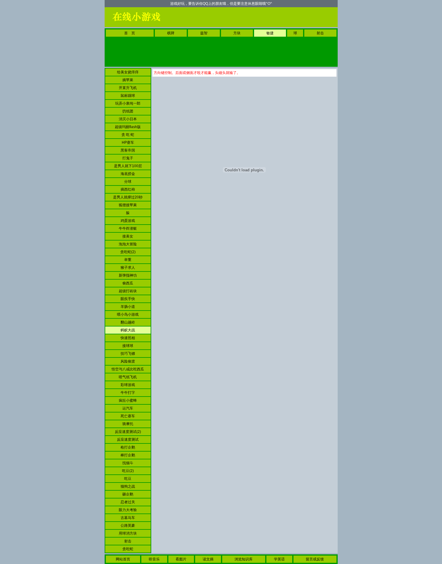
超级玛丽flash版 (128, 127)
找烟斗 (127, 463)
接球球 (127, 346)
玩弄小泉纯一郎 (127, 103)
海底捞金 (128, 174)
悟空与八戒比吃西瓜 (128, 369)
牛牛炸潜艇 (128, 228)
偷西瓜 (127, 283)
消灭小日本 (128, 119)
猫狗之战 (128, 486)
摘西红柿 (128, 189)
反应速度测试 (128, 439)
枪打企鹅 (128, 447)
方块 (237, 33)
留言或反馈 (315, 559)
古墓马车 (128, 518)
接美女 (127, 236)
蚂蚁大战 (128, 330)
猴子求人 (128, 267)
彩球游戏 (128, 385)
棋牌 (170, 33)
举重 (127, 260)
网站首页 (123, 559)
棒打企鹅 (128, 455)
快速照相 (128, 338)
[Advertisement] (258, 17)
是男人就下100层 (128, 166)
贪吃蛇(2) (128, 252)
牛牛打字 (128, 393)
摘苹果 (127, 80)
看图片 (181, 559)
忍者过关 (128, 502)
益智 (203, 33)
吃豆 (127, 479)
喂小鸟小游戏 (128, 314)
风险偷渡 (128, 361)
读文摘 (208, 559)
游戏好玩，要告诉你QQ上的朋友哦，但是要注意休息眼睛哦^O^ (221, 4)
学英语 (279, 559)
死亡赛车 (128, 416)
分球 (127, 181)
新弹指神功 (128, 275)
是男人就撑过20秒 (128, 197)
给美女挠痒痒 (128, 72)
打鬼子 (127, 158)
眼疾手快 (128, 299)
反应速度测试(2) (128, 432)
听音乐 (154, 559)
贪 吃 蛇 (127, 135)
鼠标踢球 (128, 95)
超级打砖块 (128, 291)
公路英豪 (128, 525)
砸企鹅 (127, 494)
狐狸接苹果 (128, 205)
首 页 (129, 33)
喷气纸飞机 (128, 377)
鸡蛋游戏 (128, 221)
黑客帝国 (128, 150)
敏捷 (270, 33)
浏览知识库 (244, 559)
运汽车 (127, 408)
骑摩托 (127, 424)
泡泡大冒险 (128, 244)
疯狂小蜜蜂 (128, 400)
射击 (320, 33)
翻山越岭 (128, 322)
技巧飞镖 (128, 353)
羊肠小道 (128, 307)
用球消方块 (128, 533)
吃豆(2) (128, 471)
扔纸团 (127, 111)
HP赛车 (128, 142)
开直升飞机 (128, 88)
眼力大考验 (128, 510)
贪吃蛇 (127, 549)
